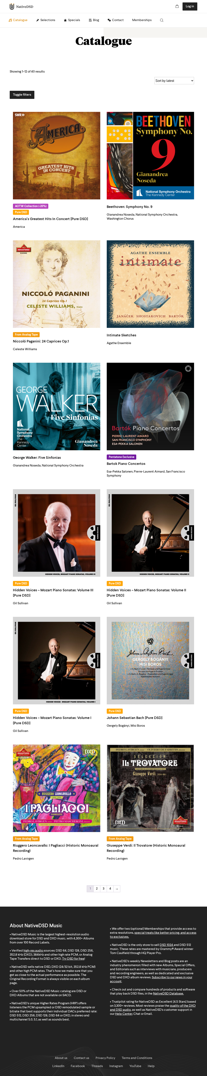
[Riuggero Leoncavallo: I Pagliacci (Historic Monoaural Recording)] (56, 788)
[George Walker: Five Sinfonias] (56, 406)
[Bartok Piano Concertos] (150, 406)
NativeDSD (21, 6)
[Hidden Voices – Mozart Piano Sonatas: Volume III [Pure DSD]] (56, 533)
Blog (96, 20)
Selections (47, 20)
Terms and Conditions (137, 1058)
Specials (74, 20)
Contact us (81, 1058)
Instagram (116, 1066)
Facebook (78, 1066)
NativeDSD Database (168, 993)
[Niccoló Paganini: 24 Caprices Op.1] (56, 284)
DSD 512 (185, 945)
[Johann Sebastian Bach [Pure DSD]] (150, 660)
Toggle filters (22, 94)
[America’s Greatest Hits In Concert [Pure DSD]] (56, 155)
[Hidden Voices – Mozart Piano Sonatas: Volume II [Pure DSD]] (150, 533)
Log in (190, 6)
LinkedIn (58, 1066)
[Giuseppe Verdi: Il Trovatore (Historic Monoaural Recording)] (150, 788)
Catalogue (20, 20)
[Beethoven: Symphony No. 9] (150, 155)
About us (61, 1058)
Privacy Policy (105, 1058)
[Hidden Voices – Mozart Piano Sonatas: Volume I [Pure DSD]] (56, 660)
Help (151, 1066)
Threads (97, 1066)
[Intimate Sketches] (150, 284)
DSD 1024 (166, 945)
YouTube (135, 1066)
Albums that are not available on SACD (44, 995)
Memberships (142, 20)
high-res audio (33, 950)
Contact (118, 20)
